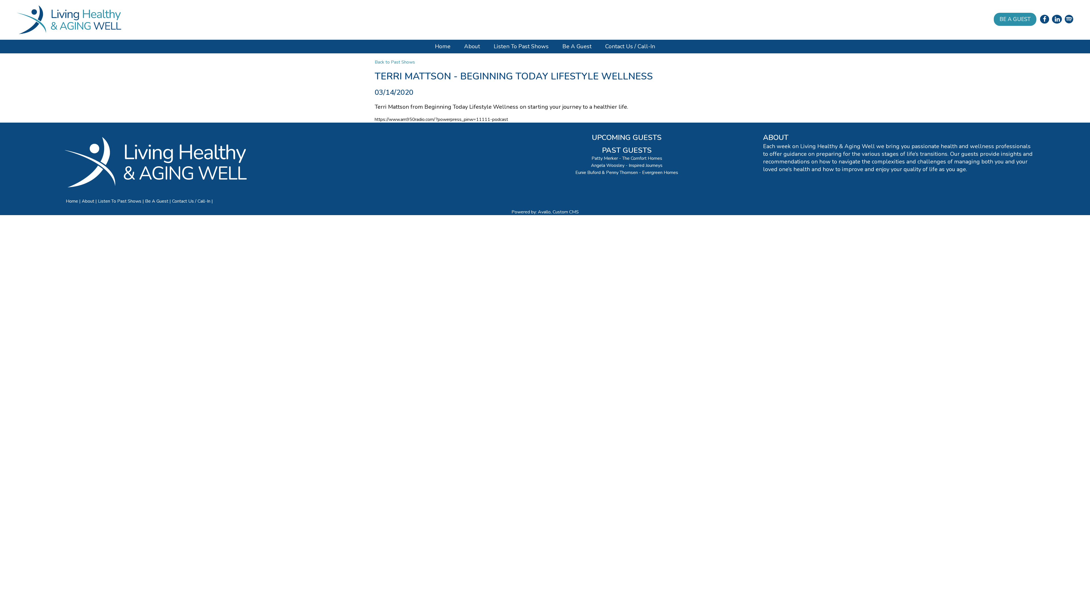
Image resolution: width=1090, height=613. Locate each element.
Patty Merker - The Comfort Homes (627, 158)
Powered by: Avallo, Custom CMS (545, 212)
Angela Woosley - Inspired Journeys (627, 165)
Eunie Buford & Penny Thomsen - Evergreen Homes (626, 172)
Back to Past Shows (395, 62)
